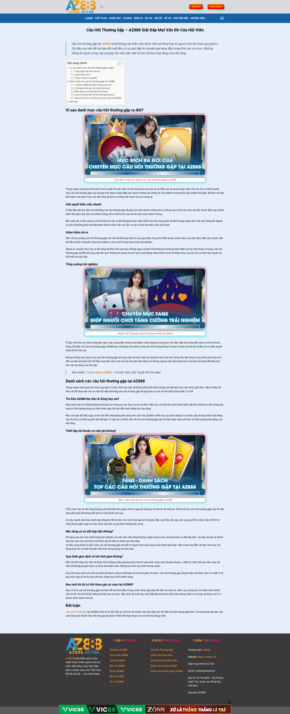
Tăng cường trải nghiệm (86, 78)
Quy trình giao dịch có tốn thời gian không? (95, 94)
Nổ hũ (158, 18)
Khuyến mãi (181, 18)
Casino (127, 18)
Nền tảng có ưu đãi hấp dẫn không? (91, 91)
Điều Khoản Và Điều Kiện (163, 660)
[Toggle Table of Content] (118, 63)
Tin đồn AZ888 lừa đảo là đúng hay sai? (93, 85)
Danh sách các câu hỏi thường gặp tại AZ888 (92, 81)
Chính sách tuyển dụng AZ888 (166, 671)
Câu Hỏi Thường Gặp (161, 649)
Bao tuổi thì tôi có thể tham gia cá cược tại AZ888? (98, 98)
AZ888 (89, 18)
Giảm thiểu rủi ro (82, 74)
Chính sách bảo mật (161, 655)
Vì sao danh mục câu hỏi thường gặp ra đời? (92, 67)
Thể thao (101, 18)
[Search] (101, 7)
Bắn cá (138, 18)
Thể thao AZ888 (118, 649)
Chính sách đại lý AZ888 (163, 665)
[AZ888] (81, 7)
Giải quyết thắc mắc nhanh (87, 71)
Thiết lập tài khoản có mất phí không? (92, 88)
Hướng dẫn (198, 18)
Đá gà (149, 18)
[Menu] (222, 18)
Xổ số (167, 18)
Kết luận (74, 101)
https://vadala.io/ (207, 656)
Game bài (115, 18)
